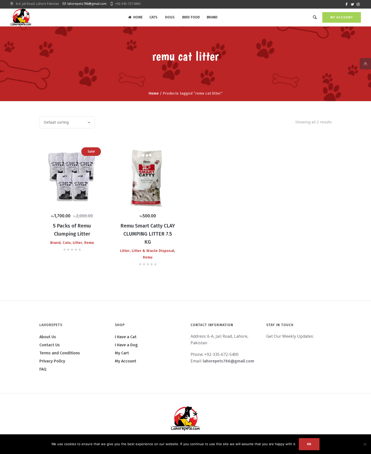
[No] (364, 444)
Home (154, 93)
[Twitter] (352, 4)
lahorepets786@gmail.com (87, 4)
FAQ (42, 369)
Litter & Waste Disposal (153, 250)
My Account (341, 17)
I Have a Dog (126, 345)
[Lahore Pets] (185, 418)
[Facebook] (346, 4)
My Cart (122, 353)
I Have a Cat (126, 336)
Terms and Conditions (59, 353)
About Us (47, 336)
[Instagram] (358, 4)
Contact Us (49, 345)
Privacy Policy (52, 361)
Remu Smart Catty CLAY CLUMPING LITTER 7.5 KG (147, 234)
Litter (77, 242)
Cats (67, 242)
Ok (309, 444)
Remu (89, 242)
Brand (55, 242)
